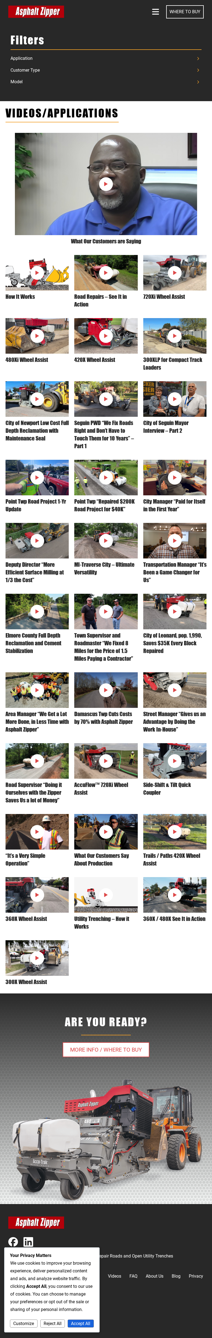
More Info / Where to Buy (106, 1049)
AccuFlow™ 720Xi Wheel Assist (101, 788)
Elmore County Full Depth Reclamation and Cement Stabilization (33, 643)
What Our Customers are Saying (106, 241)
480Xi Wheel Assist (27, 360)
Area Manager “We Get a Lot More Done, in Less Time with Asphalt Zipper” (37, 721)
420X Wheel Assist (94, 360)
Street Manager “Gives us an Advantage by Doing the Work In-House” (174, 721)
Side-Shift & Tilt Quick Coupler (167, 788)
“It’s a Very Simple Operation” (25, 859)
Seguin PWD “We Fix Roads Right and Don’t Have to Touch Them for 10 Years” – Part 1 (104, 434)
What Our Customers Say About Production (101, 859)
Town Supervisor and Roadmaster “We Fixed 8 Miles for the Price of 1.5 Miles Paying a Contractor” (103, 647)
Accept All (80, 1323)
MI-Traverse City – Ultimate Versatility (104, 568)
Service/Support (24, 1327)
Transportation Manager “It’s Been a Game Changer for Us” (174, 572)
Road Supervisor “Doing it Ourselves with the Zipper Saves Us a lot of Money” (34, 792)
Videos (114, 1276)
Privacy (196, 1276)
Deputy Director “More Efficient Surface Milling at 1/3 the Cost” (35, 572)
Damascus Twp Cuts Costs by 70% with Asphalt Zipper (103, 718)
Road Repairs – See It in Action (100, 300)
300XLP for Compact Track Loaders (172, 363)
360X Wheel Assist (26, 919)
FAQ (133, 1276)
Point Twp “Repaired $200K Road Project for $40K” (104, 505)
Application (21, 58)
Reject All (53, 1323)
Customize (23, 1323)
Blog (176, 1276)
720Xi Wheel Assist (164, 296)
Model (16, 81)
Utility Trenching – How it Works (101, 922)
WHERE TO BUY (184, 11)
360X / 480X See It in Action (174, 919)
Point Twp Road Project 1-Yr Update (36, 505)
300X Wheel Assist (26, 982)
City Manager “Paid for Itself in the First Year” (174, 505)
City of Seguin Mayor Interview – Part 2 (166, 426)
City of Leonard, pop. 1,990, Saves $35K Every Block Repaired (172, 643)
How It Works (20, 296)
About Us (154, 1276)
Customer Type (25, 70)
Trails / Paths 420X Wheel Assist (171, 859)
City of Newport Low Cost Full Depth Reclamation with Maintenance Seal (37, 430)
